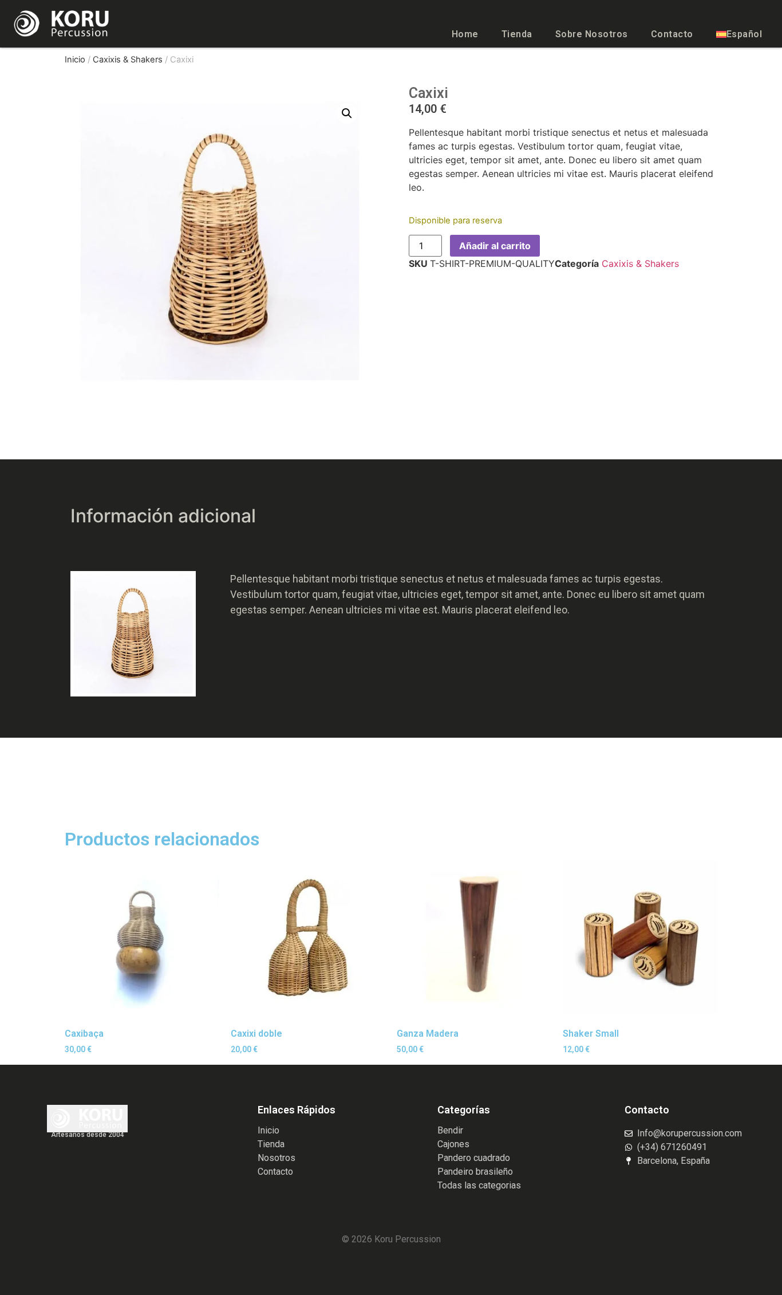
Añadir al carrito (495, 245)
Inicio (75, 59)
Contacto (672, 34)
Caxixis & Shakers (128, 59)
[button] (347, 113)
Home (465, 34)
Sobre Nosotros (591, 34)
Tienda (516, 34)
